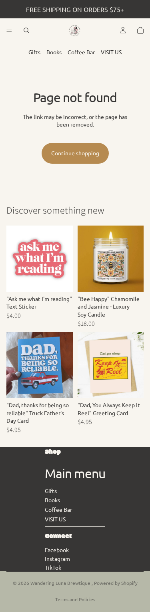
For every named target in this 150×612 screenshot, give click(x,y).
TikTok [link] (53, 567)
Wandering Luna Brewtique (61, 583)
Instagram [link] (57, 558)
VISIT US (111, 51)
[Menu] (9, 30)
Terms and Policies (75, 599)
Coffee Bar (81, 51)
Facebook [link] (57, 549)
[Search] (26, 30)
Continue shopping (75, 152)
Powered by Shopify (116, 583)
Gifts (34, 51)
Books (54, 51)
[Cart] (140, 30)
